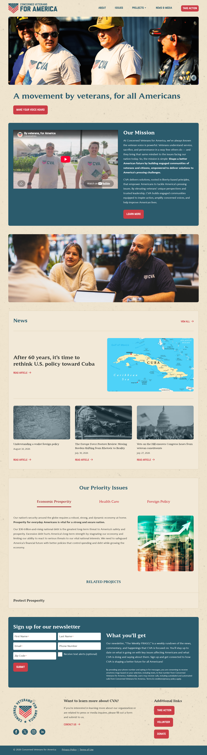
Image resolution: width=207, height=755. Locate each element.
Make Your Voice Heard (32, 111)
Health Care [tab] (109, 502)
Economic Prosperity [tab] (54, 502)
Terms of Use (87, 749)
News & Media (164, 8)
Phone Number (68, 646)
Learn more (133, 214)
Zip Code (20, 656)
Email (18, 646)
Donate (163, 736)
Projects (138, 8)
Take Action (190, 8)
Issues (119, 8)
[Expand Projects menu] (145, 8)
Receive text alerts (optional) (80, 654)
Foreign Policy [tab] (158, 502)
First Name (22, 636)
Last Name (66, 636)
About (102, 8)
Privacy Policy (69, 749)
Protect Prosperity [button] (29, 600)
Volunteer (165, 724)
